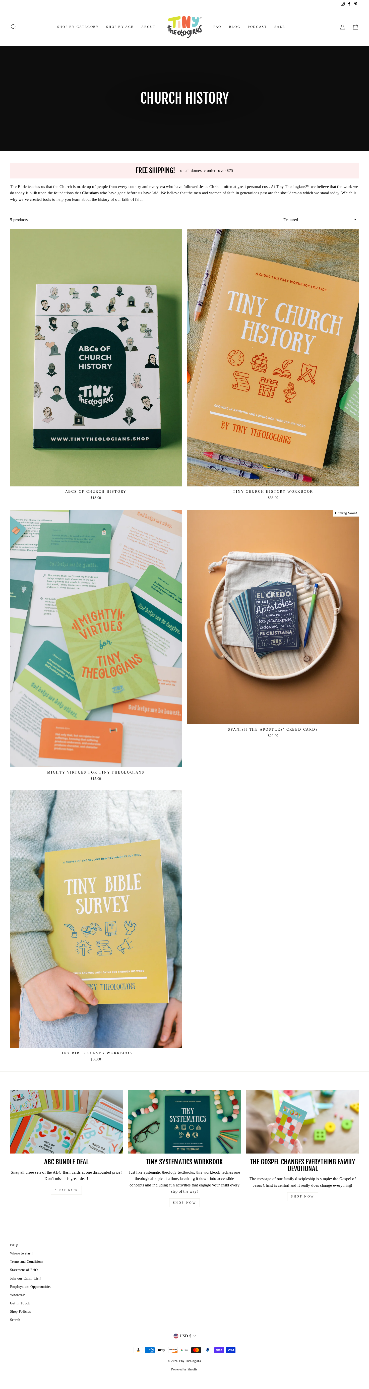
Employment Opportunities (30, 1287)
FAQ (217, 27)
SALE (279, 27)
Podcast (257, 27)
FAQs (14, 1245)
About (148, 27)
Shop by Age (120, 27)
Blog (234, 27)
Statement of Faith (24, 1270)
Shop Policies (20, 1311)
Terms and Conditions (26, 1262)
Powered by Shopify (184, 1369)
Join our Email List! (25, 1278)
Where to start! (21, 1253)
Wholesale (18, 1295)
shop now (66, 1190)
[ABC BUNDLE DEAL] (66, 1122)
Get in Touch (20, 1303)
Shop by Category (78, 27)
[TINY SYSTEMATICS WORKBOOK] (184, 1122)
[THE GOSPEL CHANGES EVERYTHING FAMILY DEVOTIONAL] (302, 1122)
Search (15, 1320)
